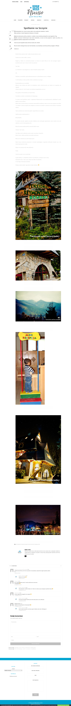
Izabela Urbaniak (22, 575)
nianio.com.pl (28, 549)
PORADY (26, 20)
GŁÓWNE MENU (33, 24)
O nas (21, 1)
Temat (35, 675)
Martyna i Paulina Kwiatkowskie (21, 569)
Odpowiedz (59, 569)
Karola (26, 103)
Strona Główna (15, 1)
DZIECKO (53, 20)
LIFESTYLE (46, 20)
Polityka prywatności (13, 676)
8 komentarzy (14, 565)
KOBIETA (39, 20)
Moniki (17, 54)
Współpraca (26, 1)
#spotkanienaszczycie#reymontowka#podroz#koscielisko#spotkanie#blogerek (28, 544)
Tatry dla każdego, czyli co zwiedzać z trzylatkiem (25, 648)
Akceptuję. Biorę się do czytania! (63, 705)
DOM (15, 20)
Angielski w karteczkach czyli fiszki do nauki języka (25, 647)
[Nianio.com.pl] (35, 11)
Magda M (16, 581)
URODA (32, 20)
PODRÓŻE (20, 20)
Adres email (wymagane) (35, 670)
